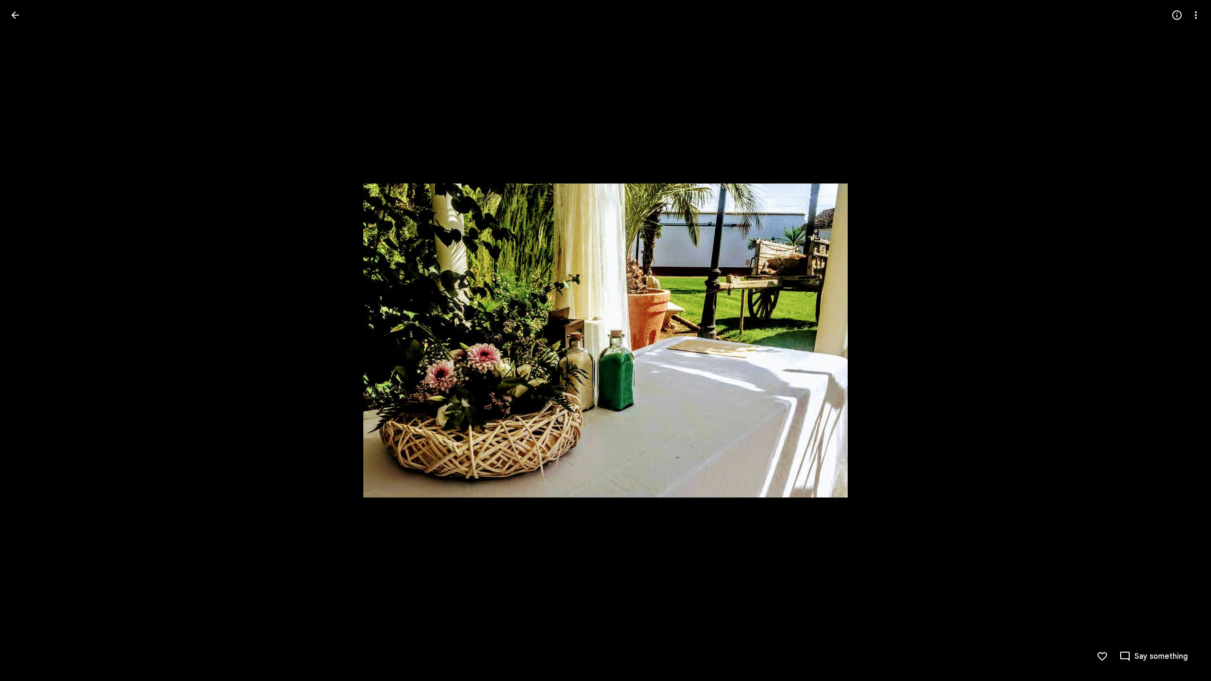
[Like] (1102, 656)
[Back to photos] (15, 15)
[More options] (1195, 15)
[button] (26, 340)
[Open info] (1176, 15)
